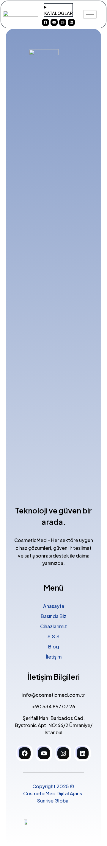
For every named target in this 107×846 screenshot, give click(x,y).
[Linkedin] (71, 22)
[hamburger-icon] (90, 14)
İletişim (54, 656)
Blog (53, 646)
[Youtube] (54, 22)
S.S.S (53, 636)
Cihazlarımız (53, 626)
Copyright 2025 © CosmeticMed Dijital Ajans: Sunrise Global (53, 793)
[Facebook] (45, 22)
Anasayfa (53, 606)
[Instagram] (62, 22)
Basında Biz (53, 616)
